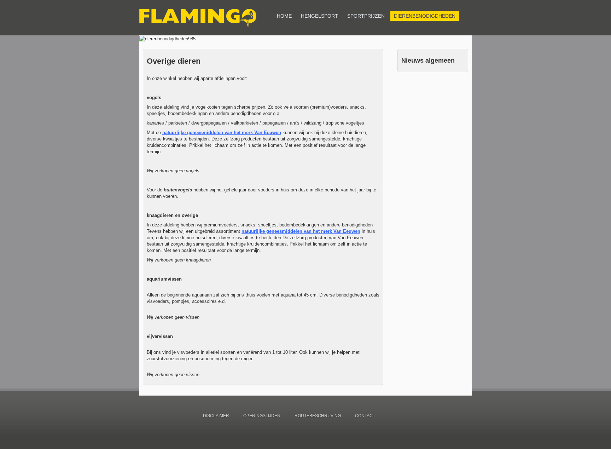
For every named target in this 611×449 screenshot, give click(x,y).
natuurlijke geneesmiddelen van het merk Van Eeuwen (221, 132)
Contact (365, 415)
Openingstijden (261, 415)
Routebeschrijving (318, 415)
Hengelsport (319, 16)
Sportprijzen (366, 16)
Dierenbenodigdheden (424, 16)
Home (284, 16)
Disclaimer (216, 415)
